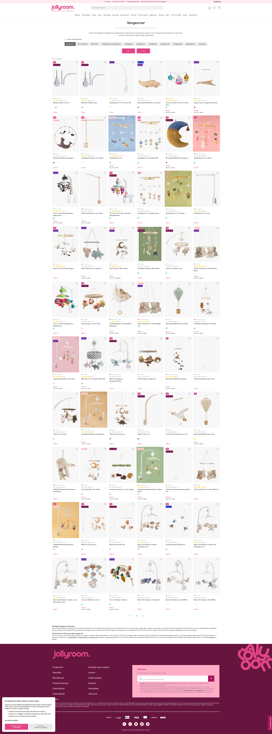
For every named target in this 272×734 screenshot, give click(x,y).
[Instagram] (130, 724)
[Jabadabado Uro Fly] (110, 162)
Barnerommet (119, 28)
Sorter (143, 51)
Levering (91, 672)
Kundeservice (217, 1)
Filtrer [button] (128, 51)
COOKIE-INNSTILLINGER (41, 726)
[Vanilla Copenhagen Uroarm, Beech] (82, 218)
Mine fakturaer (58, 678)
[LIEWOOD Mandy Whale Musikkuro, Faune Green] (54, 494)
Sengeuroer (153, 28)
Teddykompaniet (83, 637)
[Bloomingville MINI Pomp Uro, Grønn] (166, 328)
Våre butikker (93, 688)
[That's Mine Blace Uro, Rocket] (82, 494)
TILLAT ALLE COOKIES (16, 726)
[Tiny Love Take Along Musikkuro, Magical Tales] (54, 218)
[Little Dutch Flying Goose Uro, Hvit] (166, 438)
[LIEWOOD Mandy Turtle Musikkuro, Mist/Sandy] (110, 328)
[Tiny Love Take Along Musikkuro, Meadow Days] (54, 328)
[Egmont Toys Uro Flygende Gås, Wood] (194, 107)
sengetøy (212, 637)
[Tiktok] (142, 724)
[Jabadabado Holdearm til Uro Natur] (82, 162)
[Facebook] (124, 724)
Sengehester (141, 44)
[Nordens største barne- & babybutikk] (62, 7)
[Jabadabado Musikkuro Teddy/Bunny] (82, 438)
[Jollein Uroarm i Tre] (138, 438)
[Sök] (161, 7)
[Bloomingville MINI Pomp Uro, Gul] (194, 438)
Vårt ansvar (92, 694)
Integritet (92, 683)
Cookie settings (59, 688)
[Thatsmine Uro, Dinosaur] (110, 438)
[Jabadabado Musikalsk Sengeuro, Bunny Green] (138, 494)
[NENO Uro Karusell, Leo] (82, 549)
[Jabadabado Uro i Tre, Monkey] (166, 218)
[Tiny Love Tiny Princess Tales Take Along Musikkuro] (110, 218)
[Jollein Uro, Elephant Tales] (166, 273)
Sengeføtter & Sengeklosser (111, 44)
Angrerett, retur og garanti (98, 667)
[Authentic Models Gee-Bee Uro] (166, 549)
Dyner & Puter (82, 44)
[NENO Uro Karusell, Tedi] (110, 549)
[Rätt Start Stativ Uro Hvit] (54, 107)
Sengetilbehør (144, 28)
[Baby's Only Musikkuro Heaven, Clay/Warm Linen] (138, 549)
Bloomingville (94, 637)
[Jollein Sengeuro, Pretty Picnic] (82, 328)
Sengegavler (129, 44)
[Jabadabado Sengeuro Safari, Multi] (138, 273)
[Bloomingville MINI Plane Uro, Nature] (138, 107)
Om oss (55, 699)
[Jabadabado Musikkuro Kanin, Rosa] (54, 383)
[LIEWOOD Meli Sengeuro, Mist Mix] (194, 328)
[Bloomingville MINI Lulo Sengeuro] (54, 162)
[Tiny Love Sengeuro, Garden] (110, 604)
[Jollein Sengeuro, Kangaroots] (138, 383)
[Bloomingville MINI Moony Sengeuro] (166, 162)
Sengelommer (165, 44)
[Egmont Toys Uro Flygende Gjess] (54, 273)
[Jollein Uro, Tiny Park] (54, 438)
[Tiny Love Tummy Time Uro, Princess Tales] (166, 107)
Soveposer (202, 44)
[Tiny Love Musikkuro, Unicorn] (82, 604)
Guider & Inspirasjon (61, 683)
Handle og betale (94, 678)
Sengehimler (153, 44)
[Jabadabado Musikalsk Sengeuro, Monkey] (54, 549)
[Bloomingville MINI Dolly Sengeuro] (166, 383)
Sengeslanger (190, 44)
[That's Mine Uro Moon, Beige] (110, 273)
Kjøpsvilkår (57, 672)
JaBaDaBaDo (73, 637)
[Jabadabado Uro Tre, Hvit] (84, 162)
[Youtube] (136, 724)
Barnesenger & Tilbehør (132, 28)
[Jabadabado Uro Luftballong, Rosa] (138, 218)
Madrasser (94, 44)
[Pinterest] (148, 724)
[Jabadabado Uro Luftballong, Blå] (138, 162)
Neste (142, 615)
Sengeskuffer (177, 44)
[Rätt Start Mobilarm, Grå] (56, 107)
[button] (214, 8)
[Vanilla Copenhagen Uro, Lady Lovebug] (110, 494)
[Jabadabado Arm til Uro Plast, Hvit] (110, 107)
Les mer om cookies (11, 720)
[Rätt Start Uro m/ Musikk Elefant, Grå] (82, 383)
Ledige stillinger (59, 694)
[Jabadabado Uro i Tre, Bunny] (194, 162)
